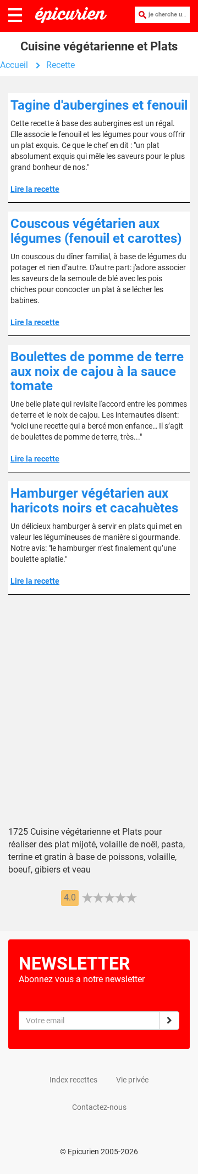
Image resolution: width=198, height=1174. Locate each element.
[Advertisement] (99, 718)
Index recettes (73, 1079)
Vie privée (132, 1079)
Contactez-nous (99, 1107)
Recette (60, 65)
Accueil (14, 65)
